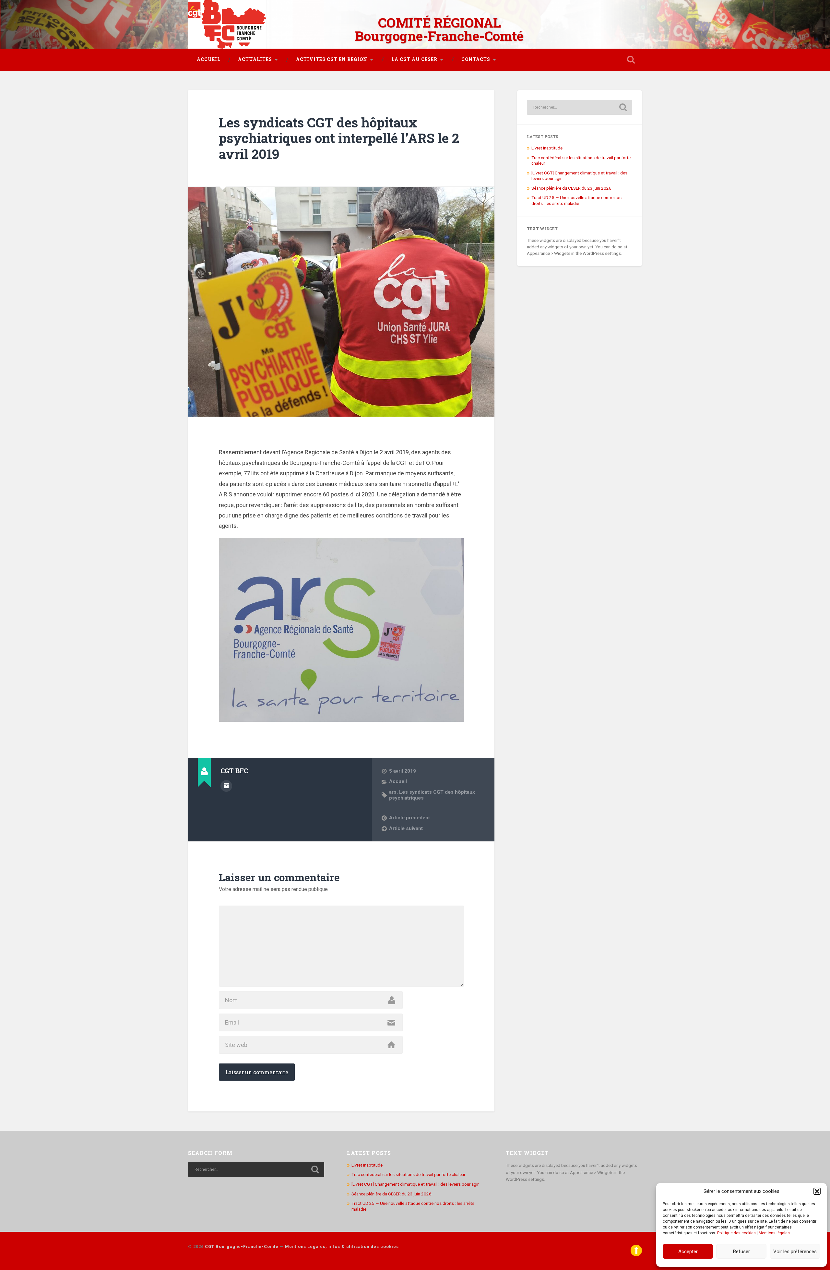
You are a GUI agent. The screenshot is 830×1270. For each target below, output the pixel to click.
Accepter (688, 1251)
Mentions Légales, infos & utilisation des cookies (342, 1246)
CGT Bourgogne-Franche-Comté (242, 1246)
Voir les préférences (795, 1251)
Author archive (226, 786)
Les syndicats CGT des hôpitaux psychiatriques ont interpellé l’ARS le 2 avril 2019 (339, 138)
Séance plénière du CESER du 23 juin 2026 (571, 188)
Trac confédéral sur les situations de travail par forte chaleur (408, 1174)
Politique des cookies (736, 1233)
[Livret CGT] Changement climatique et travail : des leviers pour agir (415, 1184)
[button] (817, 1191)
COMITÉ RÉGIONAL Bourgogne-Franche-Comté (439, 29)
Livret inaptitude (547, 147)
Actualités (255, 59)
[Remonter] (636, 1254)
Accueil (208, 59)
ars (393, 792)
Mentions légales (774, 1233)
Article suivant (406, 828)
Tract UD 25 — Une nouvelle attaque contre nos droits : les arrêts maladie (576, 200)
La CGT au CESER (414, 59)
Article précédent (409, 818)
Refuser (741, 1251)
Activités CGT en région (331, 59)
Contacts (475, 59)
